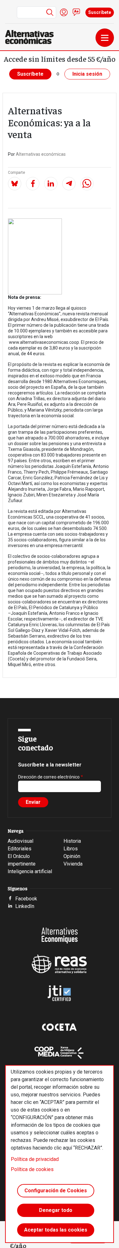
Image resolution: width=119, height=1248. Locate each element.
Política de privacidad (35, 1159)
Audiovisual (20, 841)
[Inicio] (32, 37)
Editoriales (19, 849)
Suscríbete (99, 12)
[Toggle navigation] (105, 37)
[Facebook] (32, 183)
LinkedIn (24, 906)
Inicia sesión (87, 74)
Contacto (76, 12)
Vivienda (73, 864)
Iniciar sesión (64, 12)
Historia (72, 841)
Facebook (26, 899)
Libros (70, 849)
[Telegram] (69, 183)
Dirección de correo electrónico (49, 776)
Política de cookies (32, 1169)
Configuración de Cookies (55, 1191)
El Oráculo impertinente (22, 860)
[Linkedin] (50, 183)
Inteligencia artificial (30, 871)
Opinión (71, 856)
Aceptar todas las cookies (55, 1230)
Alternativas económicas (41, 154)
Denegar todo (55, 1210)
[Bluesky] (14, 183)
